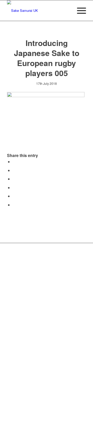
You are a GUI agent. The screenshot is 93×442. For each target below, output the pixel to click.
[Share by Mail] (14, 204)
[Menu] (79, 10)
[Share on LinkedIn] (14, 196)
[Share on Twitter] (14, 170)
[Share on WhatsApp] (14, 178)
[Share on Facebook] (14, 161)
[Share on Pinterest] (14, 187)
